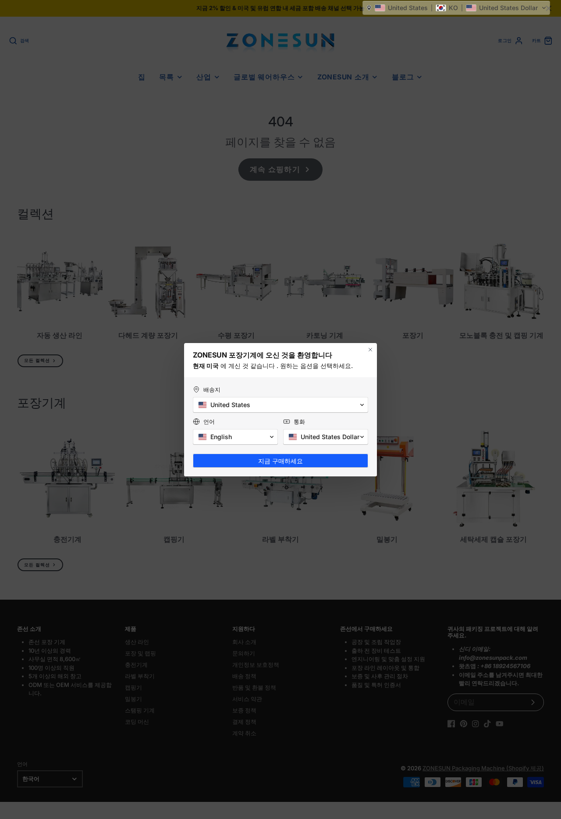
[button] (456, 8)
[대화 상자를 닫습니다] (370, 349)
